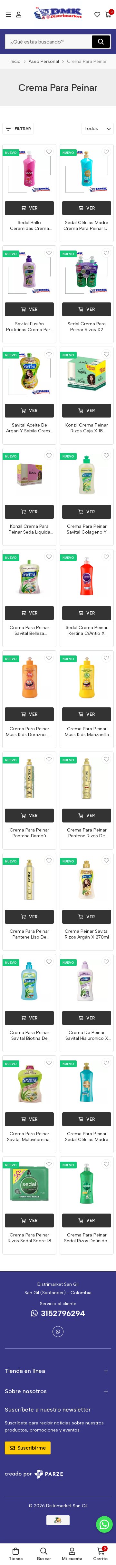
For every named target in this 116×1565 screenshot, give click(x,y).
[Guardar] (49, 151)
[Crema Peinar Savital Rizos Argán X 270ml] (86, 880)
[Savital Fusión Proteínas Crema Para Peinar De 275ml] (29, 272)
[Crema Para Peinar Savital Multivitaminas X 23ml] (29, 1082)
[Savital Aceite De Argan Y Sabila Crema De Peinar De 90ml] (29, 373)
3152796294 (63, 1313)
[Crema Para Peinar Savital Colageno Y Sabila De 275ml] (86, 475)
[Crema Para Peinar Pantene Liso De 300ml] (29, 880)
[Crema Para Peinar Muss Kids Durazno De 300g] (29, 677)
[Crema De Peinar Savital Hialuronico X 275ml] (86, 981)
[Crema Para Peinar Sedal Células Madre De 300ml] (86, 1082)
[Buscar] (101, 41)
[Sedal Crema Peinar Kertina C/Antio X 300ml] (86, 576)
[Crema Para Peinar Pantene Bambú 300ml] (29, 778)
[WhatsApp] (58, 1331)
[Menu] (8, 14)
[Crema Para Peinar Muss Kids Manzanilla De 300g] (86, 677)
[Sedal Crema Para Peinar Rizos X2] (86, 272)
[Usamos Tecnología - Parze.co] (34, 1474)
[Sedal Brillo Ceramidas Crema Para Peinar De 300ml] (29, 171)
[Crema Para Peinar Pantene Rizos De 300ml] (86, 778)
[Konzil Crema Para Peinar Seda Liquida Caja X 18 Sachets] (29, 475)
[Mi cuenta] (18, 14)
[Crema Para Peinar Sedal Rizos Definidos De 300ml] (86, 1183)
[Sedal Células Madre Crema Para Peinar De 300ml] (86, 171)
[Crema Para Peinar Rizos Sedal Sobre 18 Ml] (29, 1183)
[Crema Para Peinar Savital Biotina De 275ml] (29, 981)
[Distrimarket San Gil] (58, 14)
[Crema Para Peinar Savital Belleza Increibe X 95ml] (29, 576)
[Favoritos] (97, 14)
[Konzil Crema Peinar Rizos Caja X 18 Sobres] (86, 373)
